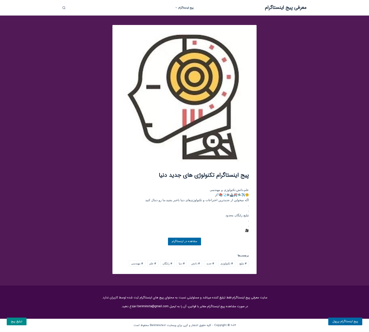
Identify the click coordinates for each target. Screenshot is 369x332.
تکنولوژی (226, 263)
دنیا (182, 263)
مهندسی (137, 263)
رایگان (167, 263)
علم (152, 263)
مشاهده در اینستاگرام (184, 241)
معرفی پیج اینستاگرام (286, 7)
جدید (210, 263)
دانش (195, 263)
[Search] (63, 7)
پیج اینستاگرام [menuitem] (186, 8)
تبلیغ (243, 263)
